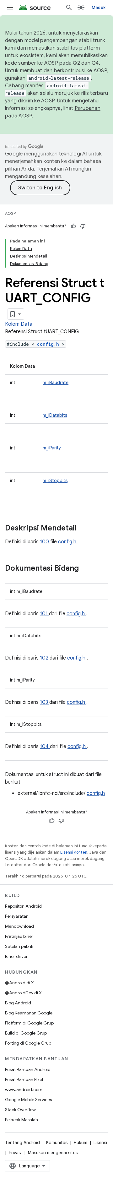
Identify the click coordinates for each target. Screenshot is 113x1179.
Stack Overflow (20, 1109)
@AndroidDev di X (23, 993)
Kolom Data (18, 324)
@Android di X (19, 983)
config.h (49, 344)
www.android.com (23, 1089)
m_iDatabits (55, 415)
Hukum (80, 1142)
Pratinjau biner (19, 936)
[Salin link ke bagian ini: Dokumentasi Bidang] (87, 569)
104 (45, 746)
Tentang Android (22, 1142)
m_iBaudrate (55, 382)
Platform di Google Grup (29, 1023)
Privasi (15, 1152)
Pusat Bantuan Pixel (24, 1079)
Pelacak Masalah (21, 1119)
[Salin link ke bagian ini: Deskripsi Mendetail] (84, 528)
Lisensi (100, 1142)
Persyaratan (17, 916)
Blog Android (18, 1003)
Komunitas (56, 1142)
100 (45, 542)
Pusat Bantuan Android (28, 1069)
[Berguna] (73, 226)
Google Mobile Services (28, 1099)
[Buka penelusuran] (69, 7)
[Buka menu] (10, 7)
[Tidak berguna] (83, 226)
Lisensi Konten (73, 852)
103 (44, 702)
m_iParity (52, 448)
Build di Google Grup (26, 1033)
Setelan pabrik (19, 946)
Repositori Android (23, 906)
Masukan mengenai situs (53, 1152)
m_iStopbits (55, 480)
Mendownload (19, 926)
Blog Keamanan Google (28, 1013)
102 (45, 658)
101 (44, 614)
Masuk (98, 7)
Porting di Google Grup (28, 1043)
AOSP (10, 213)
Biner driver (16, 956)
